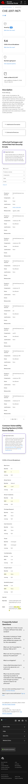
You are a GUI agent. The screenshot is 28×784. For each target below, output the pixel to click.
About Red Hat (4, 762)
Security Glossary (10, 690)
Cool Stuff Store (18, 767)
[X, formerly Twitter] (26, 721)
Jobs (16, 762)
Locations (17, 764)
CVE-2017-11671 (18, 7)
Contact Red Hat (4, 765)
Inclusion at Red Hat (5, 767)
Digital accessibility (19, 778)
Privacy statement (5, 776)
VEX (3, 15)
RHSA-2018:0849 (17, 207)
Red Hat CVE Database (7, 7)
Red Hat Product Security (8, 704)
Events (2, 764)
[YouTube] (19, 721)
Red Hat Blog (17, 765)
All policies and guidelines (6, 778)
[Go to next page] (23, 419)
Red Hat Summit (4, 769)
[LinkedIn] (16, 721)
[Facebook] (22, 721)
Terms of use (17, 776)
